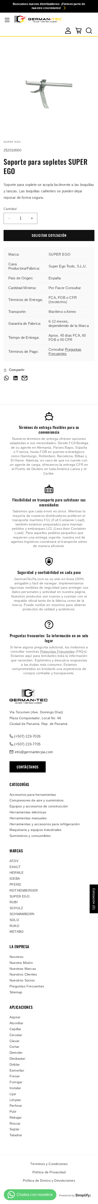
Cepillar (15, 1029)
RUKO (14, 926)
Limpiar (15, 1100)
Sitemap (16, 992)
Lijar (13, 1094)
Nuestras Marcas (23, 969)
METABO (17, 931)
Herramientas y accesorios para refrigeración (45, 824)
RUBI (14, 902)
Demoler (16, 1052)
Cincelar (16, 1035)
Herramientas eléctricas (28, 812)
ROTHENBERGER (24, 890)
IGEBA (15, 878)
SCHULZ (16, 908)
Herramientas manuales (28, 818)
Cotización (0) (94, 899)
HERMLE (17, 872)
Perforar (16, 1105)
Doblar (15, 1064)
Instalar (15, 1088)
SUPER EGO (19, 896)
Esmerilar (17, 1070)
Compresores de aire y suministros (37, 800)
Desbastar (17, 1058)
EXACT (15, 867)
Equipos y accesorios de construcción (39, 806)
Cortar (14, 1047)
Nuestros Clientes (23, 974)
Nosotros (17, 957)
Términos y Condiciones (49, 1164)
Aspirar (15, 1017)
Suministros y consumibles (30, 836)
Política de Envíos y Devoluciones (49, 1180)
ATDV (14, 861)
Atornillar (16, 1023)
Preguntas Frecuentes (65, 351)
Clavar (15, 1041)
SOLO (14, 920)
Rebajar (16, 1117)
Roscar (15, 1123)
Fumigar (16, 1082)
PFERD (15, 884)
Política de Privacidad (49, 1172)
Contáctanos (28, 766)
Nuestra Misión (21, 963)
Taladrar (16, 1135)
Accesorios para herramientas (33, 794)
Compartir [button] (16, 370)
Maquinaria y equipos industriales (36, 830)
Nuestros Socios (22, 980)
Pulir (13, 1111)
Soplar (15, 1129)
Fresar (15, 1076)
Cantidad (10, 209)
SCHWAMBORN (22, 914)
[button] (7, 20)
